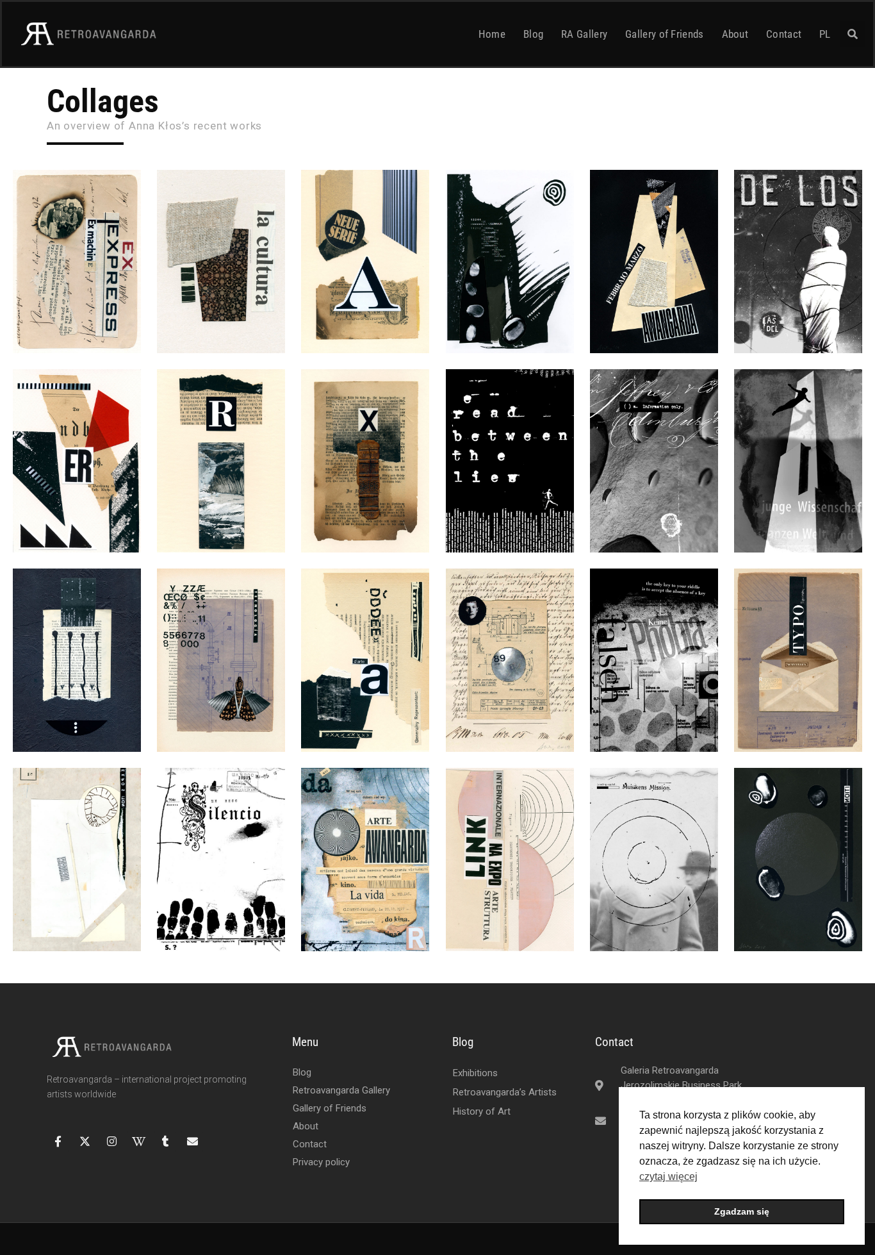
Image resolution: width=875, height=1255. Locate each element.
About (735, 34)
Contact (783, 34)
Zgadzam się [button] (741, 1211)
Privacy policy (321, 1162)
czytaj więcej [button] (668, 1176)
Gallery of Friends (664, 34)
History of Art (482, 1111)
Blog (533, 34)
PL (825, 34)
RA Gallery (584, 34)
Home (491, 34)
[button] (852, 34)
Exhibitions (475, 1073)
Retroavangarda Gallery (341, 1090)
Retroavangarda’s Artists (505, 1092)
